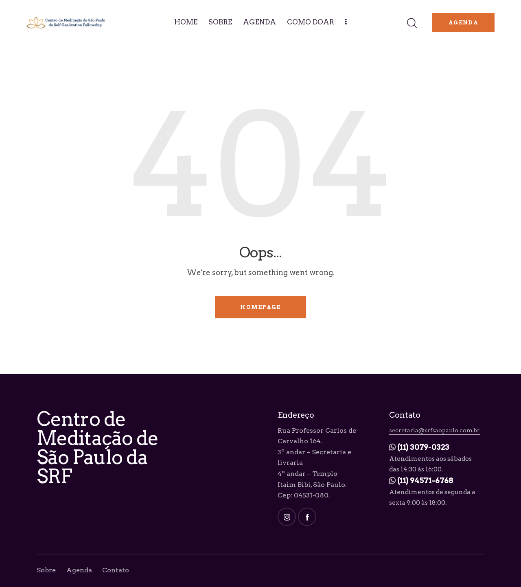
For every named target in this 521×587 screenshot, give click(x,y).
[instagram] (287, 517)
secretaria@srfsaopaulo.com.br (434, 430)
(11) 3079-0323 (423, 447)
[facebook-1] (307, 517)
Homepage (260, 307)
